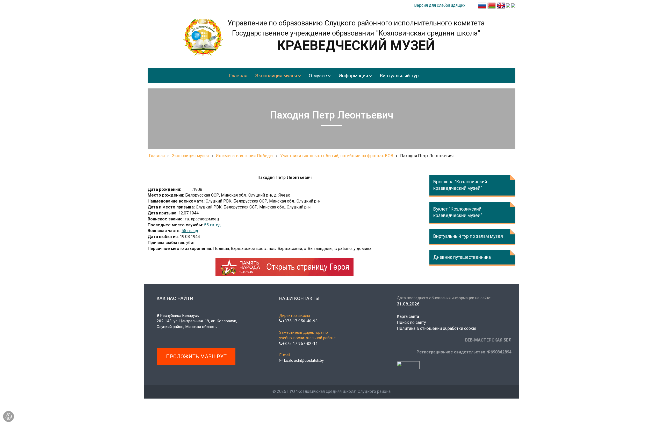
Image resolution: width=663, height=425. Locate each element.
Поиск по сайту (411, 322)
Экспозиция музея (190, 155)
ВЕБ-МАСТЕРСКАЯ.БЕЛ (488, 340)
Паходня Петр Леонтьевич (426, 155)
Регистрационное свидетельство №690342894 (463, 352)
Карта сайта (408, 316)
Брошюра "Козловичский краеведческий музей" (460, 185)
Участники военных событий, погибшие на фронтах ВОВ (336, 155)
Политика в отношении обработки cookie (436, 328)
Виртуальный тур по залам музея (468, 236)
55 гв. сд (212, 224)
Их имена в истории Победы (244, 155)
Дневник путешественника (462, 257)
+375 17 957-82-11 (300, 343)
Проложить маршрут (196, 356)
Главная (157, 155)
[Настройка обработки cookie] (8, 416)
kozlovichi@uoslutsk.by (303, 360)
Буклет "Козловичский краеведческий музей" (457, 212)
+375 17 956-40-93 (300, 321)
